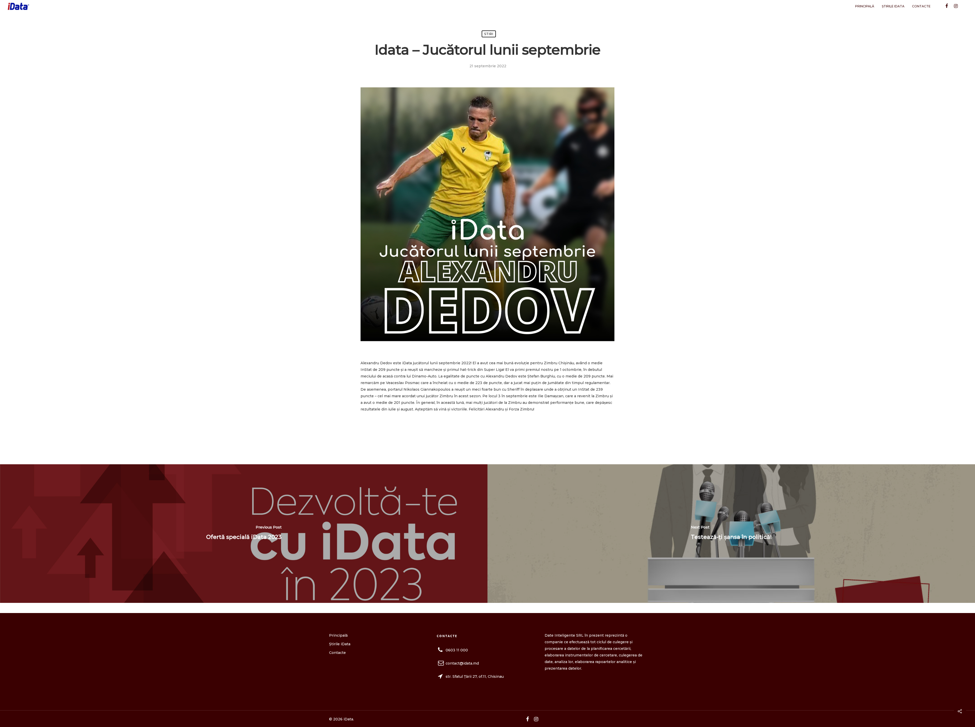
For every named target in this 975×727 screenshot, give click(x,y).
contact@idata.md (462, 663)
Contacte (921, 6)
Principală (864, 6)
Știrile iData (893, 6)
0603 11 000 (457, 650)
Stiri (488, 34)
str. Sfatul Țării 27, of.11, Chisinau (475, 676)
